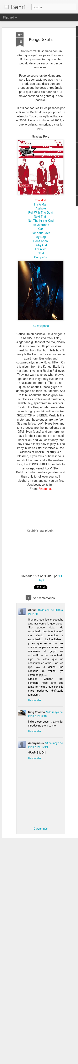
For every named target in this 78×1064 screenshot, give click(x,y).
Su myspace (41, 326)
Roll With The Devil (40, 212)
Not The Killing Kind (41, 220)
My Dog (41, 237)
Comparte (40, 257)
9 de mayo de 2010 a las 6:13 (45, 714)
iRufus (32, 610)
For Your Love (40, 233)
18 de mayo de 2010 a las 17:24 (45, 745)
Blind (40, 253)
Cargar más (41, 828)
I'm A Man (40, 204)
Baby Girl (41, 245)
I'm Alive (40, 249)
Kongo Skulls (41, 39)
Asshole (41, 208)
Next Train (40, 216)
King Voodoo (36, 712)
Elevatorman (40, 225)
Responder (34, 700)
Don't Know (40, 241)
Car (40, 229)
